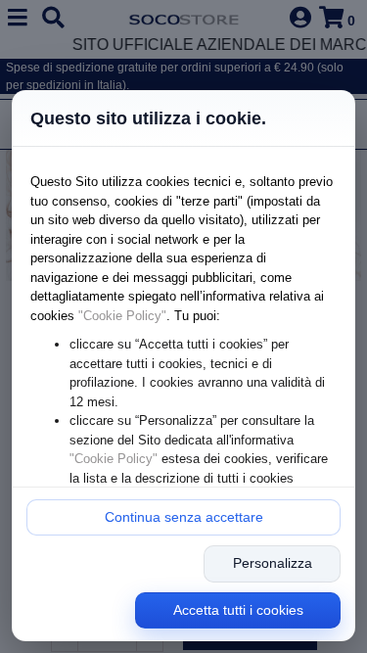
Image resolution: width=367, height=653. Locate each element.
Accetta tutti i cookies (238, 610)
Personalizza (272, 563)
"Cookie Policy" (122, 315)
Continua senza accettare (184, 517)
